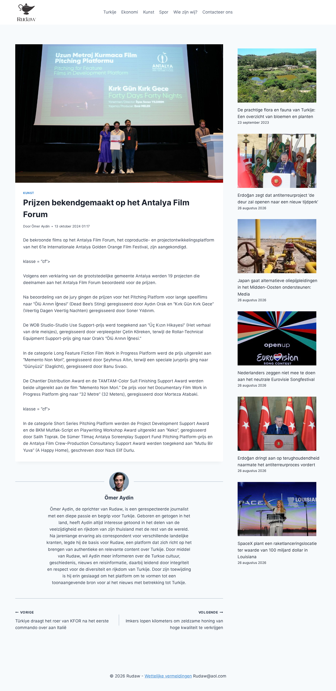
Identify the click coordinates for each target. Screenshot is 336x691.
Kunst (148, 12)
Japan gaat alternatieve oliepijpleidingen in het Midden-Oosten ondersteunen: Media (277, 287)
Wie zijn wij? (185, 12)
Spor (163, 12)
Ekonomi (129, 12)
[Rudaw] (26, 12)
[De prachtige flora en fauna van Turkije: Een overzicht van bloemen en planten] (279, 75)
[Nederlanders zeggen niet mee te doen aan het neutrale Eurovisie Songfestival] (279, 338)
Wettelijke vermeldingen (168, 676)
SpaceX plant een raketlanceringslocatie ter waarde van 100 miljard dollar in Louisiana (277, 550)
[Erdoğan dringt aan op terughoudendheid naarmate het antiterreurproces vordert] (279, 424)
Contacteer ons (217, 12)
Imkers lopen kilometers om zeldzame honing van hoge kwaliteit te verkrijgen (174, 620)
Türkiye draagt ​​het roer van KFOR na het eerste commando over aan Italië (62, 620)
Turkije (109, 12)
